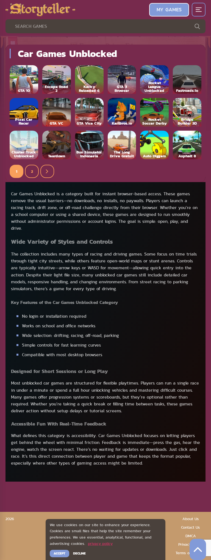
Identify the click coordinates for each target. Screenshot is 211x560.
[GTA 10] (24, 79)
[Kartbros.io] (122, 112)
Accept (59, 553)
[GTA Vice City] (89, 112)
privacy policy (100, 543)
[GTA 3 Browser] (122, 79)
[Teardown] (56, 145)
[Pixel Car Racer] (24, 112)
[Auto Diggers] (154, 145)
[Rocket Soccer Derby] (154, 112)
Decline (79, 553)
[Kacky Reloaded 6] (89, 79)
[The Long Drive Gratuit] (122, 145)
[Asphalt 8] (187, 145)
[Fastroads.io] (187, 79)
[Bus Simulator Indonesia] (89, 145)
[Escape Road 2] (56, 79)
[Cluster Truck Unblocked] (24, 145)
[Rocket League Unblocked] (154, 79)
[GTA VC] (56, 112)
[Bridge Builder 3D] (187, 112)
